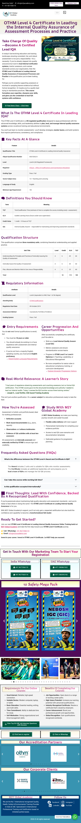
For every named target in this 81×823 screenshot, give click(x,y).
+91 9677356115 (23, 531)
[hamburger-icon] (57, 12)
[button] (64, 12)
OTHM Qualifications (36, 301)
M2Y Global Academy (9, 527)
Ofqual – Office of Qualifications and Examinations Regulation (49, 168)
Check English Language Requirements (22, 359)
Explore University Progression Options (62, 371)
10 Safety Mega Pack (41, 584)
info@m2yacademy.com (18, 533)
